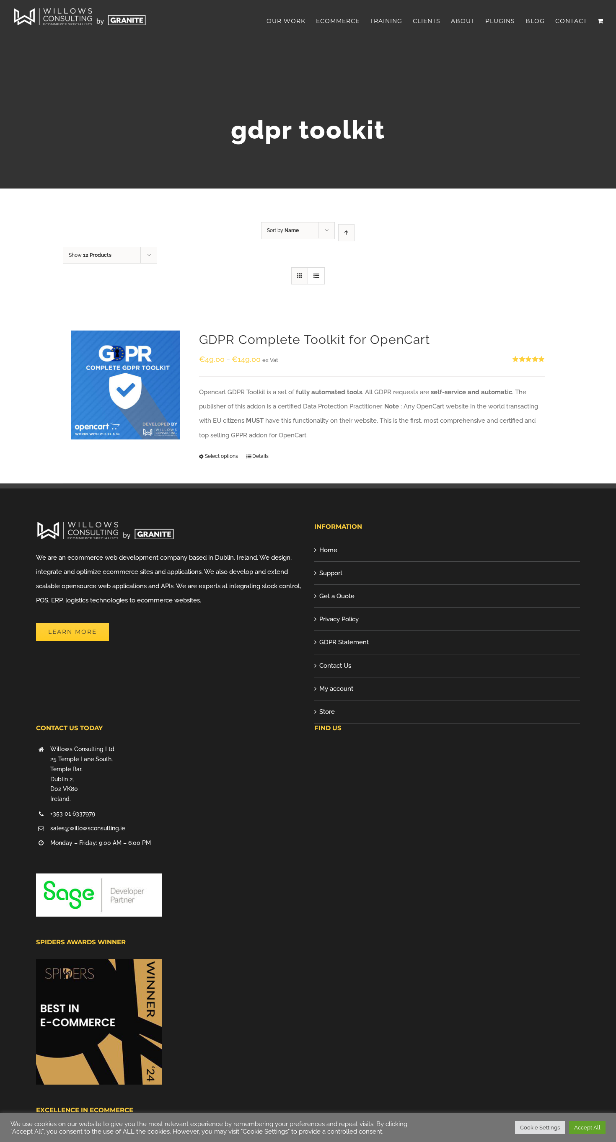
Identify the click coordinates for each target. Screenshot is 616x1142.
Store (327, 712)
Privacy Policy (339, 619)
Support (330, 573)
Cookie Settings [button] (540, 1127)
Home (328, 550)
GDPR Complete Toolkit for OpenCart (314, 339)
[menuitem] (291, 21)
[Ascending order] (346, 232)
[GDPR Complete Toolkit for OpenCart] (125, 385)
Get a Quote (337, 596)
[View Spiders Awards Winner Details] (99, 966)
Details (260, 456)
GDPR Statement (344, 642)
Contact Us (335, 665)
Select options (221, 456)
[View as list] (316, 276)
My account (336, 688)
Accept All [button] (587, 1127)
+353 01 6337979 (72, 813)
